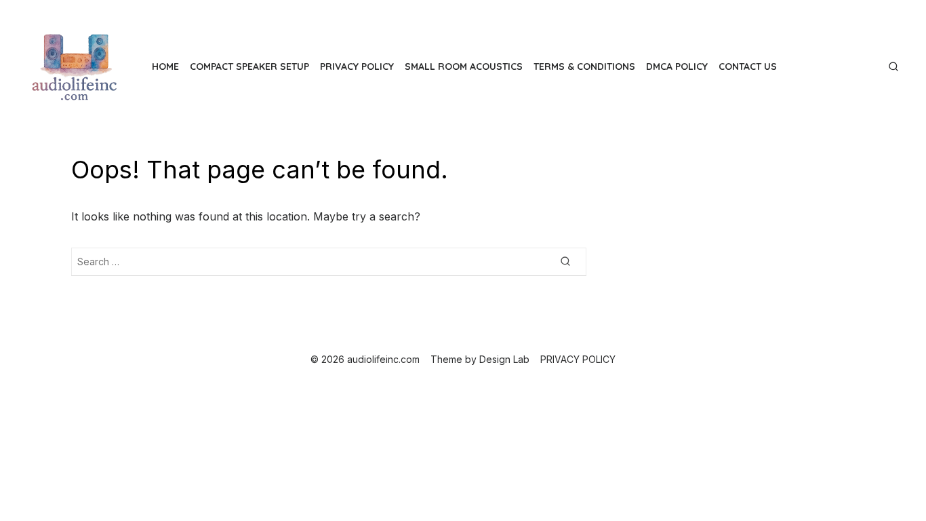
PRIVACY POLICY (357, 66)
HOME (165, 66)
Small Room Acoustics (464, 66)
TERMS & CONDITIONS (584, 66)
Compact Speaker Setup (249, 66)
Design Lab (504, 359)
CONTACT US (748, 66)
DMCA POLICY (677, 66)
